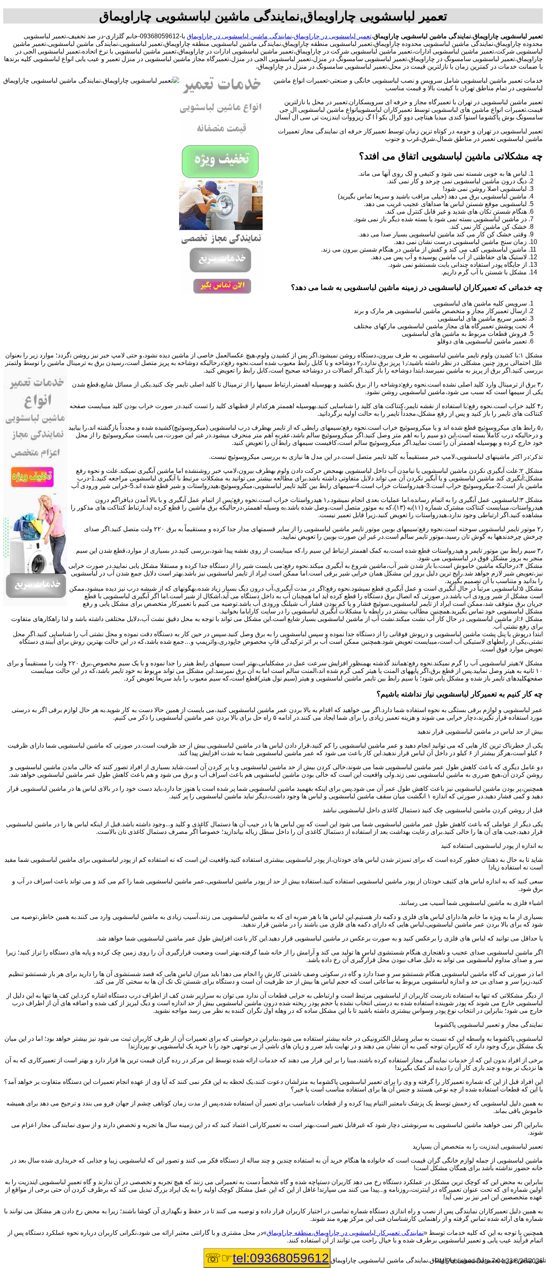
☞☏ (267, 1258)
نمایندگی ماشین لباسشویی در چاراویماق (239, 36)
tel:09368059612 (281, 1258)
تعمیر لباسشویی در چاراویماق (332, 36)
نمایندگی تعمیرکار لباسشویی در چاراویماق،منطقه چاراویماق (345, 1232)
